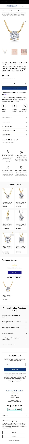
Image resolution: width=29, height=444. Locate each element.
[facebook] (6, 140)
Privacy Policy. (8, 428)
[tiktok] (18, 406)
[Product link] (8, 194)
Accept (14, 432)
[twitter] (11, 140)
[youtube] (21, 406)
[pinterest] (14, 140)
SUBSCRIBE (15, 369)
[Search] (23, 6)
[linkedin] (11, 406)
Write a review (14, 272)
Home (3, 10)
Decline (14, 436)
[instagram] (9, 140)
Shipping (3, 78)
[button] (2, 6)
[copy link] (17, 140)
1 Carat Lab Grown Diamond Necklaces (14, 10)
